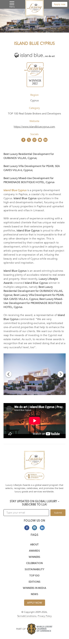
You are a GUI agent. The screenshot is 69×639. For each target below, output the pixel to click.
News (34, 594)
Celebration (34, 563)
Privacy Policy (45, 616)
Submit (58, 512)
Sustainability (34, 570)
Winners (34, 557)
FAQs (34, 535)
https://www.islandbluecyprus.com (34, 127)
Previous (9, 374)
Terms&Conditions (26, 616)
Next (60, 374)
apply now (34, 603)
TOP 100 (34, 576)
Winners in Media (34, 588)
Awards (34, 551)
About (34, 545)
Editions (34, 582)
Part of (21, 629)
